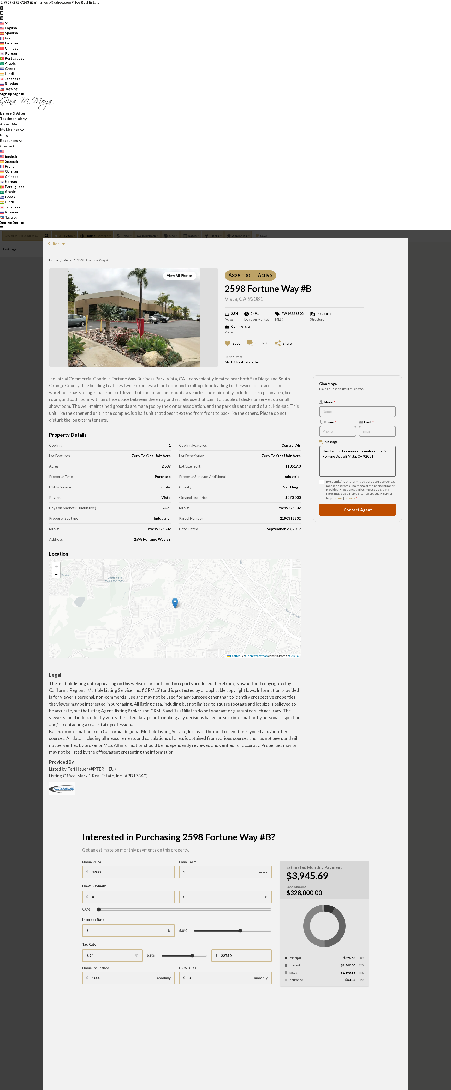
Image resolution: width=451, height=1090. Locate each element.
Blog (4, 135)
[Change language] (4, 23)
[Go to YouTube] (1, 12)
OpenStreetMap (256, 656)
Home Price (91, 862)
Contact (7, 146)
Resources (9, 140)
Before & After (13, 113)
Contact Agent (357, 509)
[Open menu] (1, 227)
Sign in (18, 94)
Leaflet (235, 656)
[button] (175, 603)
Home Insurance (95, 968)
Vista (68, 260)
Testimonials (11, 118)
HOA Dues (187, 968)
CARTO (294, 656)
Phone (330, 422)
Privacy (350, 498)
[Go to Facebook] (1, 7)
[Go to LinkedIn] (1, 18)
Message (331, 442)
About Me (8, 124)
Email (369, 422)
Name (329, 402)
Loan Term (187, 862)
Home (53, 260)
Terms (337, 498)
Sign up (6, 94)
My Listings (10, 129)
